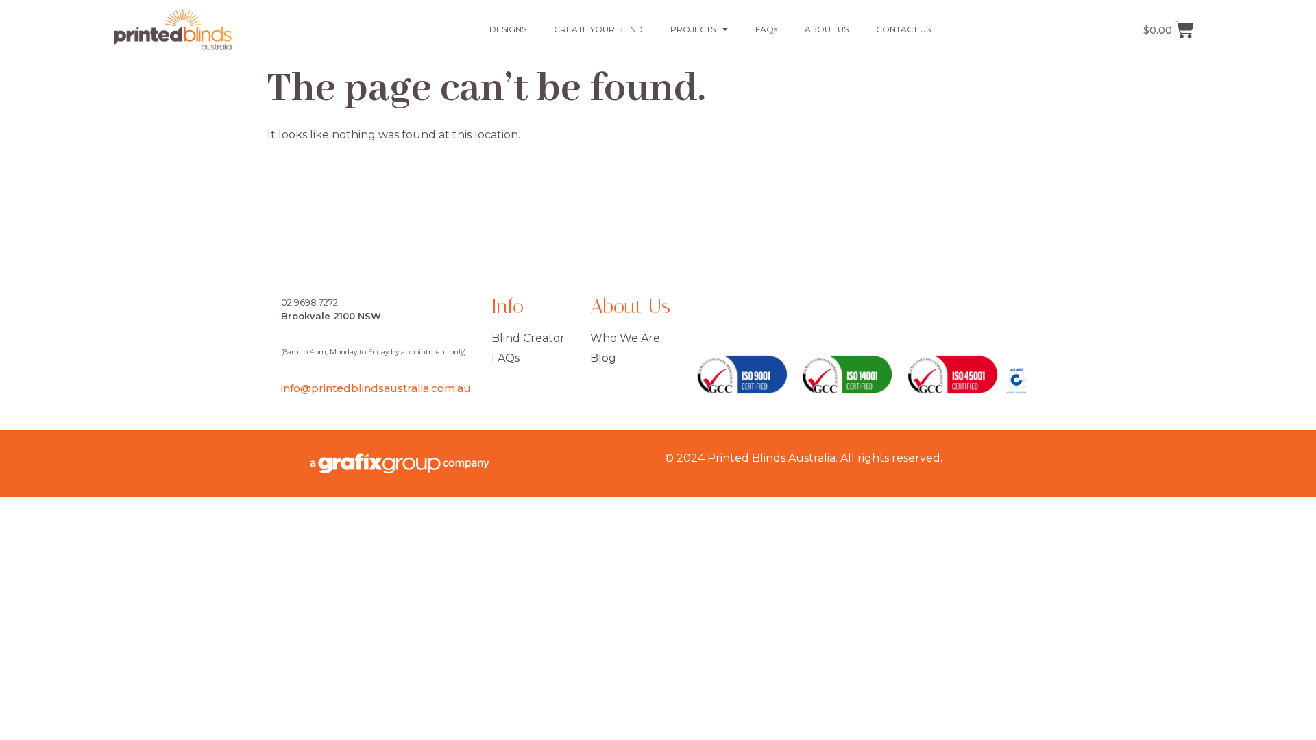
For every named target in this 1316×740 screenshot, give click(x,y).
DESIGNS (507, 29)
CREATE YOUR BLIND (598, 29)
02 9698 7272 (309, 302)
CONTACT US (903, 29)
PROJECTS (693, 29)
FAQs (766, 29)
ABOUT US (827, 29)
